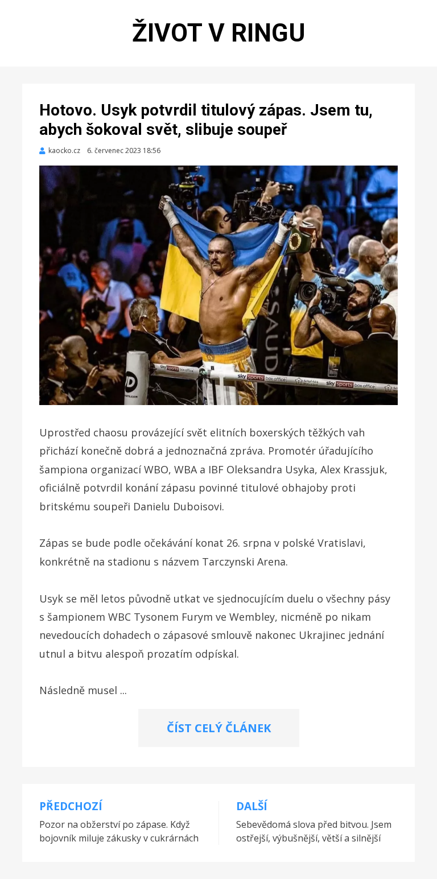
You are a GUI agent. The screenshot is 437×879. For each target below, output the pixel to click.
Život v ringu (219, 33)
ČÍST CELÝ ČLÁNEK (219, 728)
